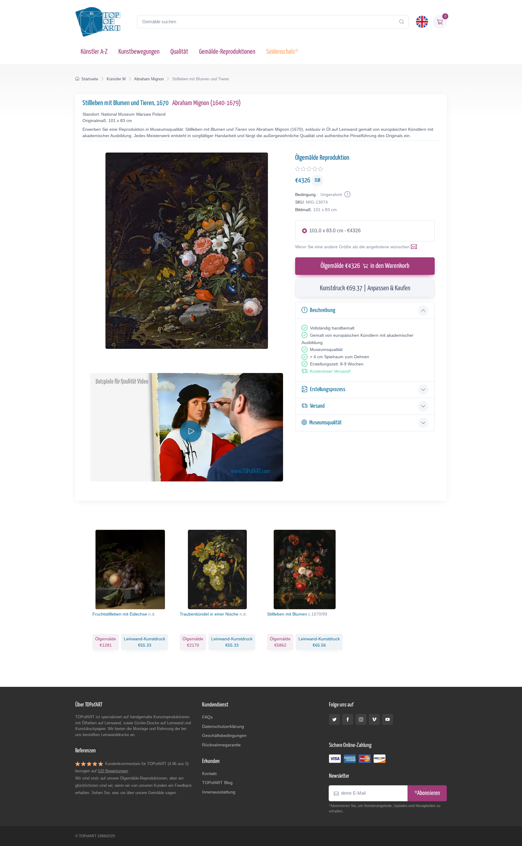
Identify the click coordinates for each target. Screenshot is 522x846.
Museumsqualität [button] (325, 423)
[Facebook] (347, 719)
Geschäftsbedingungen (224, 735)
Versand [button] (317, 406)
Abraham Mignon (149, 79)
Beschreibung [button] (322, 310)
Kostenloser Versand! (330, 371)
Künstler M (116, 79)
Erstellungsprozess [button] (327, 389)
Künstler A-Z (94, 51)
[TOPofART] (98, 22)
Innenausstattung (218, 792)
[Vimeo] (374, 719)
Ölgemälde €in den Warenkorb (365, 265)
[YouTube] (387, 719)
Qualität (179, 51)
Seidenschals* (282, 51)
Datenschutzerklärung (223, 726)
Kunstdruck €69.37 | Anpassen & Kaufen (365, 288)
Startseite (89, 79)
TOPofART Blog (217, 782)
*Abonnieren (427, 793)
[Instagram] (361, 719)
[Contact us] (415, 246)
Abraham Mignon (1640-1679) (206, 103)
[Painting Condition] (346, 194)
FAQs (207, 717)
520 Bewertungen (113, 771)
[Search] (401, 21)
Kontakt (209, 773)
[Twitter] (334, 719)
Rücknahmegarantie (221, 744)
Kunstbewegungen (139, 51)
